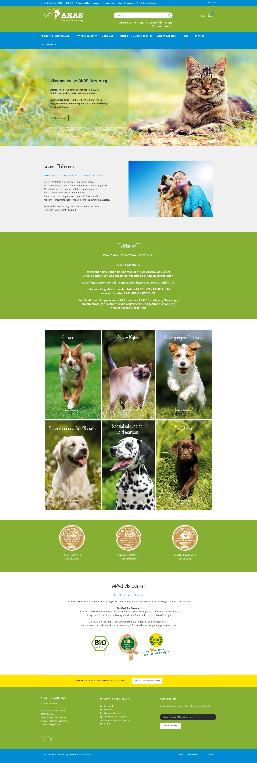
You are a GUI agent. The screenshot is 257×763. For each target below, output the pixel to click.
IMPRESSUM (195, 754)
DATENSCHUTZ (209, 754)
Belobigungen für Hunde (111, 713)
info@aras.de (54, 724)
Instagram (51, 738)
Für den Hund (106, 706)
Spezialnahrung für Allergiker (113, 716)
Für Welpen (105, 723)
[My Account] (203, 15)
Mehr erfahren (59, 116)
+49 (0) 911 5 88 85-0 (65, 3)
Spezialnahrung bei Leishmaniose (115, 720)
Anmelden (212, 3)
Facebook (44, 738)
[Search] (169, 15)
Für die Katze (106, 709)
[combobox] (143, 15)
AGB (183, 754)
